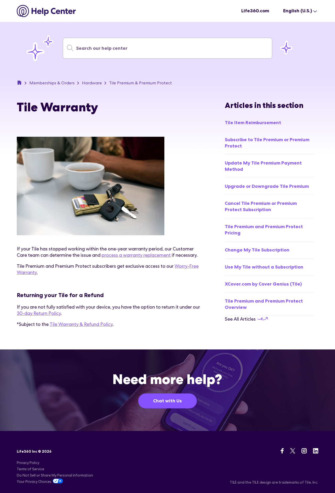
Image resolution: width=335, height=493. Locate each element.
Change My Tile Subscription (257, 250)
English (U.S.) (297, 11)
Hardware (92, 82)
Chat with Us (167, 401)
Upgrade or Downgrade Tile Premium (267, 186)
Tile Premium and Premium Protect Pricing (264, 230)
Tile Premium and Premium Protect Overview (264, 304)
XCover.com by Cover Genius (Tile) (263, 284)
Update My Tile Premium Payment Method (263, 166)
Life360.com (255, 11)
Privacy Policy (28, 463)
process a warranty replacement (136, 255)
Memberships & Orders (52, 82)
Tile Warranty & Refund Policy (81, 324)
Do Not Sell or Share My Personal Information (55, 475)
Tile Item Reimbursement (253, 122)
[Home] (46, 11)
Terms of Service (30, 469)
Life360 (19, 82)
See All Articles (241, 319)
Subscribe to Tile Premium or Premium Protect (267, 143)
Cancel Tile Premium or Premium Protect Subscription (261, 206)
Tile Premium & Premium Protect (140, 82)
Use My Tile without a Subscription (264, 267)
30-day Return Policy (39, 313)
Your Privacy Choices (34, 481)
